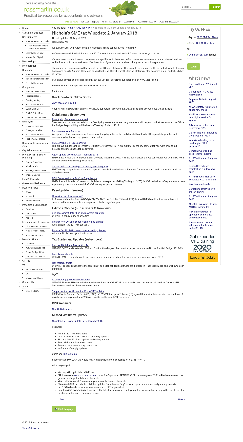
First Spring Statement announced (70, 119)
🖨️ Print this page (64, 409)
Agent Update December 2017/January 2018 (75, 154)
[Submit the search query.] (216, 7)
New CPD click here (62, 309)
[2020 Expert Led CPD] (202, 262)
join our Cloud (70, 353)
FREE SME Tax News (207, 37)
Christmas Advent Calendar (66, 131)
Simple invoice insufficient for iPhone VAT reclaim (78, 291)
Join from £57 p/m (198, 54)
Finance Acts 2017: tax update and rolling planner (78, 221)
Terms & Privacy (30, 428)
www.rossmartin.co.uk (64, 102)
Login (194, 66)
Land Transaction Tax (63, 254)
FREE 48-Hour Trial (205, 43)
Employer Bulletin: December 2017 (70, 142)
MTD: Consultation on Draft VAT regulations (74, 178)
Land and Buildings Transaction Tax (70, 245)
